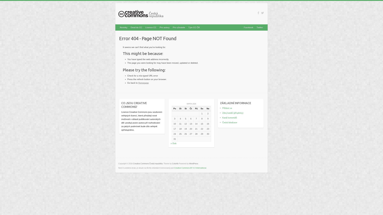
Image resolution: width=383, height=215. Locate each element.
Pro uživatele (179, 27)
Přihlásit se (227, 108)
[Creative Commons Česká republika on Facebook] (258, 13)
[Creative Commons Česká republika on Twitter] (262, 13)
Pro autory (165, 27)
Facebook (248, 27)
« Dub (173, 143)
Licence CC (150, 27)
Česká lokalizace (229, 122)
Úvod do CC (136, 27)
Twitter (260, 27)
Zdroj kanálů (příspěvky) (232, 113)
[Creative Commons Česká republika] (140, 14)
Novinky (123, 27)
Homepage (143, 83)
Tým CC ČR (194, 27)
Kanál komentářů (229, 118)
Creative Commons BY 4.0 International (190, 168)
